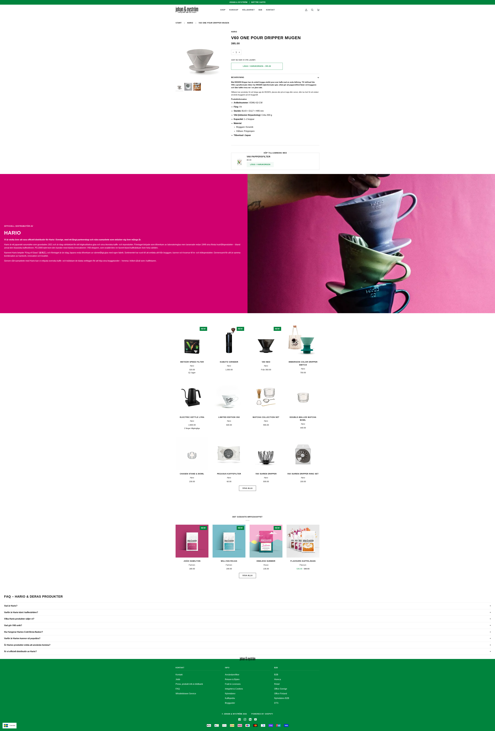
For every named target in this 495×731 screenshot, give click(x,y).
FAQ (178, 689)
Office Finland (280, 693)
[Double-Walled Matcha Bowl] (303, 397)
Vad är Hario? (10, 606)
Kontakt (179, 675)
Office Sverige (280, 689)
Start (179, 23)
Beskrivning (237, 77)
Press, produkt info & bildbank (189, 684)
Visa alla (247, 488)
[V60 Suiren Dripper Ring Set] (303, 453)
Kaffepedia (230, 698)
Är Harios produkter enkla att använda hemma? (27, 645)
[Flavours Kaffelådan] (303, 541)
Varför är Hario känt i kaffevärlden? (21, 612)
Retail (277, 684)
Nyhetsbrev (230, 693)
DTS (276, 703)
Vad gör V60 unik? (13, 625)
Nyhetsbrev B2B (281, 698)
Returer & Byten (232, 679)
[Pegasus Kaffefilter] (229, 453)
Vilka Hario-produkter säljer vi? (19, 619)
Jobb (178, 679)
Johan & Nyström (233, 714)
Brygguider (230, 703)
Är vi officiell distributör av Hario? (20, 651)
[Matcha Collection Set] (266, 397)
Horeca (277, 679)
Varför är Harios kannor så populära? (22, 638)
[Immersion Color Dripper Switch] (303, 342)
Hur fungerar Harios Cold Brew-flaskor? (23, 632)
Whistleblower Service (186, 693)
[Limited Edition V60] (229, 397)
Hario (190, 23)
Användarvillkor (232, 675)
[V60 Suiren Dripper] (266, 453)
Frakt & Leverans (233, 684)
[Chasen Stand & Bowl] (192, 453)
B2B (276, 675)
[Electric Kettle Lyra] (192, 397)
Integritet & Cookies (234, 689)
